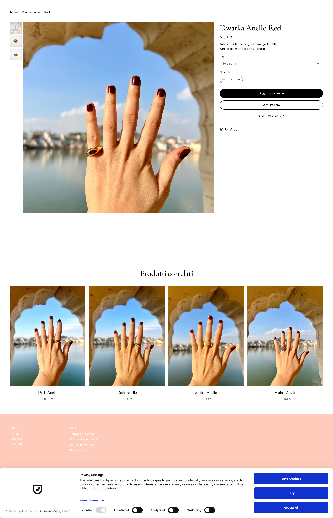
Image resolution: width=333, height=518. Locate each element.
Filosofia (17, 439)
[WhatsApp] (222, 129)
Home (16, 428)
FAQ (73, 428)
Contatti (17, 444)
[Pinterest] (231, 129)
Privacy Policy (79, 450)
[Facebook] (226, 129)
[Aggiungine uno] (239, 79)
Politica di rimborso (82, 445)
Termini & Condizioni (83, 434)
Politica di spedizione (83, 439)
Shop (15, 433)
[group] (166, 343)
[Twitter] (235, 129)
